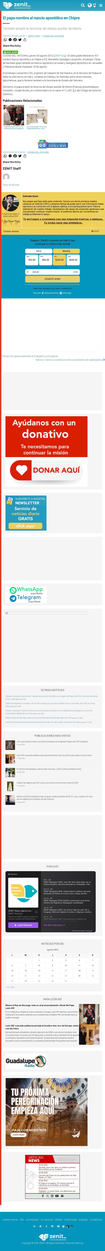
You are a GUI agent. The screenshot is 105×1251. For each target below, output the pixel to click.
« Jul (7, 987)
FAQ (22, 1219)
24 (66, 976)
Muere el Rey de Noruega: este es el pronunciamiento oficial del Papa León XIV (38, 718)
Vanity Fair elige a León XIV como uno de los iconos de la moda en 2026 (47, 783)
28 (26, 981)
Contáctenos (96, 1219)
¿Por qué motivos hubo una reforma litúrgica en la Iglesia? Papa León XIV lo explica (52, 742)
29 (39, 981)
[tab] (38, 1159)
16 (52, 971)
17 (66, 971)
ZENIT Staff (34, 36)
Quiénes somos (10, 1219)
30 (52, 981)
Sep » (12, 987)
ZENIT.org (60, 55)
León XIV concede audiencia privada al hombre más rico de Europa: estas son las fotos (43, 722)
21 (26, 976)
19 (93, 971)
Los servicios (46, 1219)
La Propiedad (32, 1219)
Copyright (83, 1219)
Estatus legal (71, 1219)
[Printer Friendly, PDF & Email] (10, 52)
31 (66, 981)
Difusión (59, 1219)
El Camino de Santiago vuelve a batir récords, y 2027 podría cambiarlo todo (49, 769)
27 (12, 981)
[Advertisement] (52, 334)
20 (12, 976)
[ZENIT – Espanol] (29, 5)
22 (39, 976)
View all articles (11, 184)
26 (93, 976)
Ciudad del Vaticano (53, 36)
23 (52, 976)
